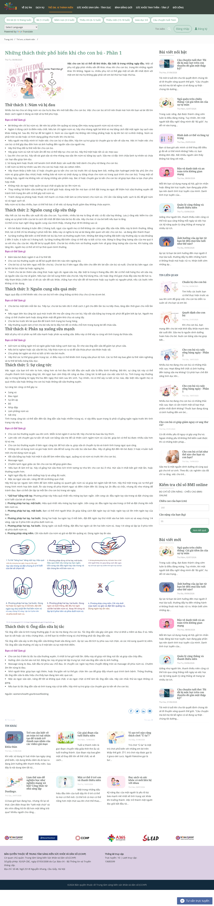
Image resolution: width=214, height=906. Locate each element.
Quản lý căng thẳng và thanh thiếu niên (190, 206)
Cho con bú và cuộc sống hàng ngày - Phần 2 (195, 352)
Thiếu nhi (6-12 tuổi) (90, 19)
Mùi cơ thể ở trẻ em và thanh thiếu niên (89, 779)
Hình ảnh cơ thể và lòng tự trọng (193, 136)
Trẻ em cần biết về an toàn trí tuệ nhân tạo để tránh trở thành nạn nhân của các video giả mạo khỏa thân (27, 739)
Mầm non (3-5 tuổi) (64, 19)
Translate (28, 31)
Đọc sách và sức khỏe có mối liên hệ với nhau (140, 780)
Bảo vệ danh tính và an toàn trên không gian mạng (190, 171)
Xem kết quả (199, 530)
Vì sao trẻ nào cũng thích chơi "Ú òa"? (139, 734)
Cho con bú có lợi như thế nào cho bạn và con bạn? (195, 454)
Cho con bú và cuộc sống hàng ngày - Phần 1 (195, 388)
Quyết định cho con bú (193, 314)
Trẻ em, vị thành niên (26, 39)
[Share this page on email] (149, 711)
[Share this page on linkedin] (143, 711)
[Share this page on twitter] (137, 711)
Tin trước (11, 720)
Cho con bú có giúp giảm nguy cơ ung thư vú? (183, 423)
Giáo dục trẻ (141, 19)
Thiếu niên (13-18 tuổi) (118, 19)
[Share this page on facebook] (131, 711)
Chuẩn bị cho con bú (194, 282)
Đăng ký (202, 29)
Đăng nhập (182, 29)
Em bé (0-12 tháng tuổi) (19, 19)
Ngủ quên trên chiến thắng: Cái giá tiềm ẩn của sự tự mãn (192, 101)
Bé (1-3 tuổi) (43, 19)
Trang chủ (8, 39)
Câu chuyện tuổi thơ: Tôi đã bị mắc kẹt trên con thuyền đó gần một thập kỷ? (191, 64)
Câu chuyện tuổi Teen (164, 19)
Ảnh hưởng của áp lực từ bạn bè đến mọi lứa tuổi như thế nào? (192, 240)
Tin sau (147, 720)
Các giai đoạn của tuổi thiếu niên (88, 734)
